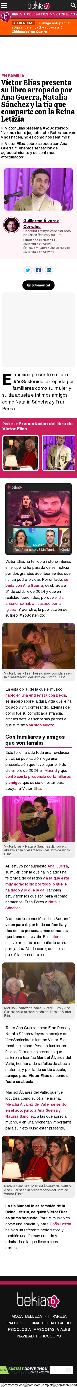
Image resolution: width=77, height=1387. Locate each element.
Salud (64, 1323)
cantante (54, 936)
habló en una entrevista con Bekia (35, 695)
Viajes (63, 1329)
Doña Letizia (60, 1224)
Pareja (59, 1316)
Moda (17, 1316)
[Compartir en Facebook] (38, 270)
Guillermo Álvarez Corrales (41, 223)
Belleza (33, 1316)
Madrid (50, 770)
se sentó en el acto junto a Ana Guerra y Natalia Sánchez (36, 1110)
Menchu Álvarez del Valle (27, 1104)
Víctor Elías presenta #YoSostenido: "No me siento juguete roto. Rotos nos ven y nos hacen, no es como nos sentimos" (38, 132)
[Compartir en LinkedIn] (49, 270)
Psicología (19, 1329)
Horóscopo (48, 1336)
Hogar (49, 1323)
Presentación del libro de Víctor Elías (37, 426)
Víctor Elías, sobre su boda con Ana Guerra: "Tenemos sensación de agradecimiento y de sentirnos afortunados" (34, 150)
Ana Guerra (57, 866)
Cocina (32, 1323)
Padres (14, 1323)
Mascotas (44, 1329)
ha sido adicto (41, 725)
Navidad (25, 1336)
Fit (47, 1316)
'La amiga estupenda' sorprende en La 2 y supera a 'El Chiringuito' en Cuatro (41, 27)
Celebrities (37, 14)
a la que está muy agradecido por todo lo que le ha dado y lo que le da (37, 884)
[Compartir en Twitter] (28, 270)
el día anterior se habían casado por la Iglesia (34, 603)
